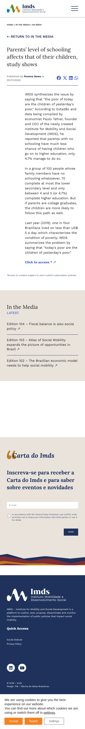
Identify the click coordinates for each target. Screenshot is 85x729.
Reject (33, 721)
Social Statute (14, 640)
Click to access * (39, 262)
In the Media (23, 25)
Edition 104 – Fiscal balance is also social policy (40, 326)
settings (49, 712)
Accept (13, 721)
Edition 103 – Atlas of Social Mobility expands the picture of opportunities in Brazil (38, 344)
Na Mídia (37, 25)
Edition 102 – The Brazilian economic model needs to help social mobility (42, 363)
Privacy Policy (14, 644)
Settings (54, 721)
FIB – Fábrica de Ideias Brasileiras (32, 686)
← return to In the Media (30, 37)
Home (10, 25)
